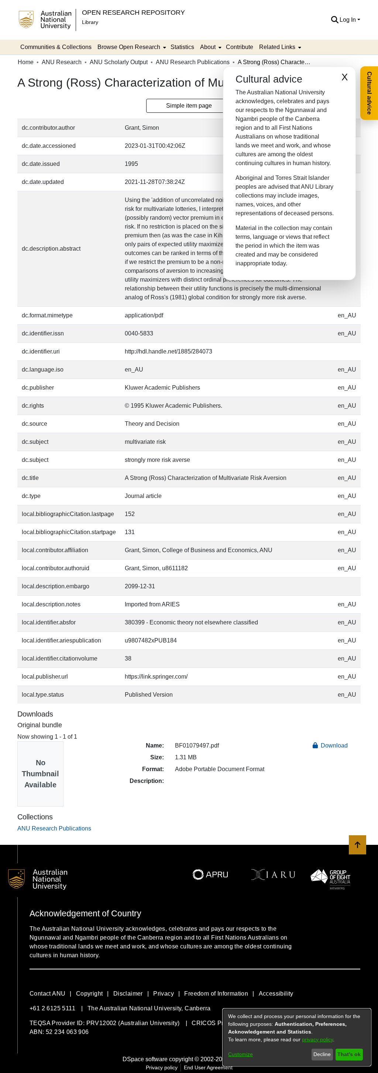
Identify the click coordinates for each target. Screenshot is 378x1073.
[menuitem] (131, 47)
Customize (240, 1054)
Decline (322, 1054)
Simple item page (189, 105)
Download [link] (333, 745)
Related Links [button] (277, 47)
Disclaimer (128, 993)
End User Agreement (208, 1067)
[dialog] (297, 1037)
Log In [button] (348, 20)
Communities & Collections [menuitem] (56, 47)
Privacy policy (162, 1067)
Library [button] (90, 22)
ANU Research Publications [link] (193, 62)
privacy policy (317, 1039)
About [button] (208, 47)
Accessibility (276, 993)
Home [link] (26, 62)
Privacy (163, 993)
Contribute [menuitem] (239, 47)
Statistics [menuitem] (182, 47)
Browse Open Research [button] (128, 47)
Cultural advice (369, 93)
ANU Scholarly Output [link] (119, 62)
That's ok (349, 1054)
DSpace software (145, 1059)
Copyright (89, 993)
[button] (334, 19)
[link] (54, 828)
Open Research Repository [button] (133, 12)
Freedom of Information (216, 993)
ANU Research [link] (62, 62)
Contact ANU (47, 993)
